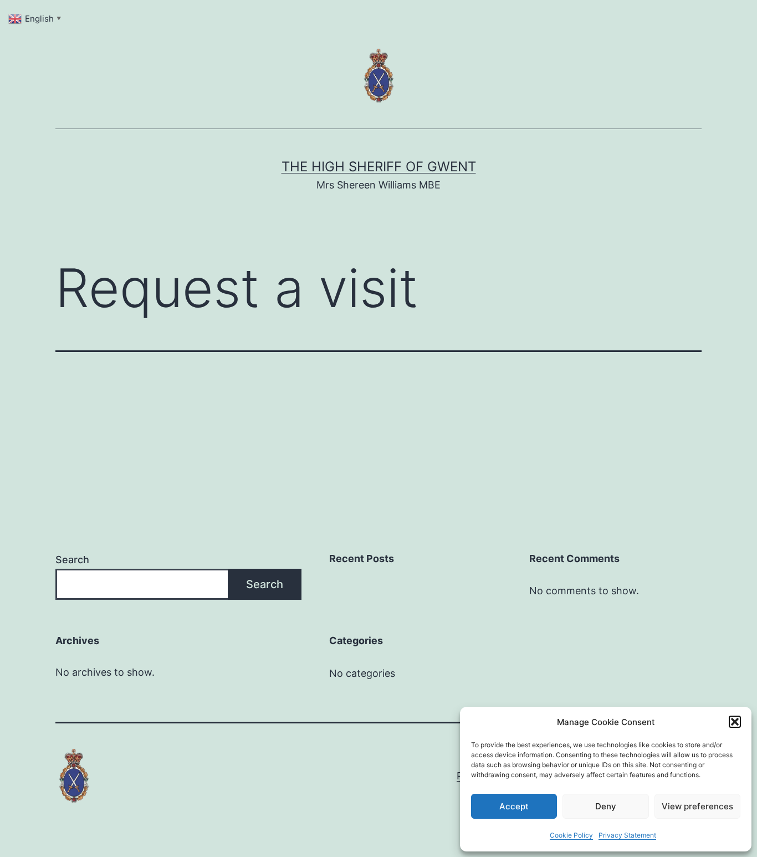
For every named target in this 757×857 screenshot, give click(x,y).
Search (72, 559)
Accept (514, 806)
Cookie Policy (571, 835)
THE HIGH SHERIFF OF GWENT (379, 167)
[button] (734, 721)
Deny (605, 806)
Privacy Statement (627, 835)
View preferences (697, 806)
